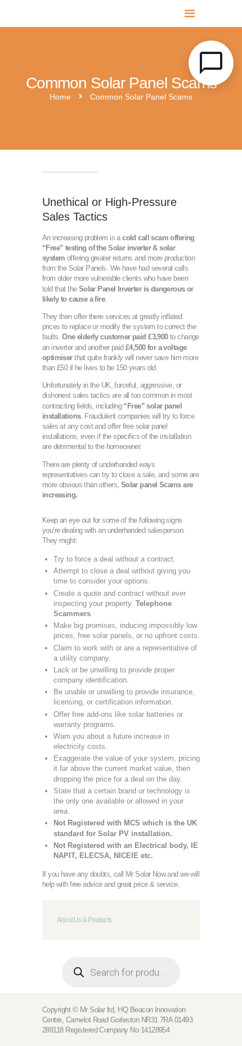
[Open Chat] (211, 63)
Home (60, 97)
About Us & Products (84, 920)
